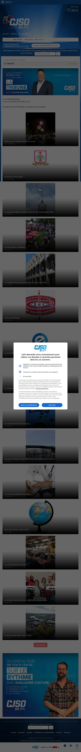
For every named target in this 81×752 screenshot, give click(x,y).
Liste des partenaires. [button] (42, 388)
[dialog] (41, 376)
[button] (40, 376)
